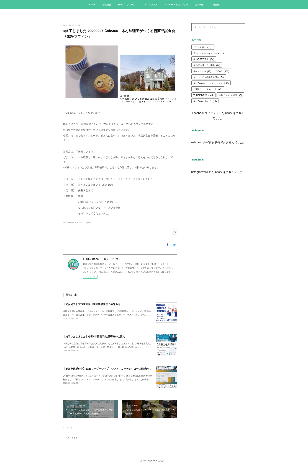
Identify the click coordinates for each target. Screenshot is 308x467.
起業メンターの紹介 (230, 95)
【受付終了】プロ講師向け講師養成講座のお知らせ (91, 304)
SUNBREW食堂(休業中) (176, 4)
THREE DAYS (203, 95)
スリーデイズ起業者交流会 (208, 77)
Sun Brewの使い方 (205, 101)
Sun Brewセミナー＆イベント (211, 83)
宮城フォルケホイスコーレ (208, 53)
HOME (92, 4)
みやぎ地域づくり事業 (206, 65)
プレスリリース (202, 47)
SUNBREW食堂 (203, 59)
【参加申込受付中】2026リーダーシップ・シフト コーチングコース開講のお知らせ (111, 368)
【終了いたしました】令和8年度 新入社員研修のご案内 (94, 336)
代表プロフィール (126, 4)
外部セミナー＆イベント (207, 88)
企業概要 (106, 4)
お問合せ (215, 4)
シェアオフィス (149, 4)
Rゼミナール (202, 71)
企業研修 (199, 4)
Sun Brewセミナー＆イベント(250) (77, 222)
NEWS (222, 71)
